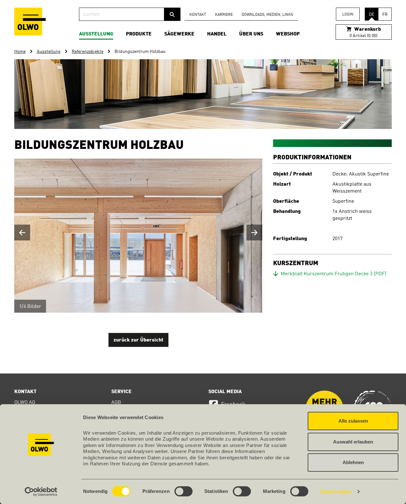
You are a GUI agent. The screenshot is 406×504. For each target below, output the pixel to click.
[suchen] (172, 14)
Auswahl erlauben (353, 441)
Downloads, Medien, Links (267, 15)
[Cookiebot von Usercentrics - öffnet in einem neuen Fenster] (41, 491)
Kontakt (197, 15)
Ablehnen (353, 462)
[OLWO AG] (30, 21)
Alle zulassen (353, 421)
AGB (116, 402)
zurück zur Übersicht (138, 340)
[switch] (183, 491)
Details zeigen (335, 491)
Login (347, 14)
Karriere (224, 15)
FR (385, 14)
